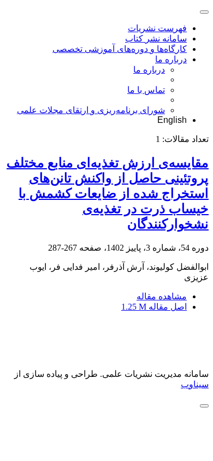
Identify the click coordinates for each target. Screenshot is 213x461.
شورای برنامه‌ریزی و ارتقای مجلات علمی (91, 110)
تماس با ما (146, 89)
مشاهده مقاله (162, 296)
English (172, 120)
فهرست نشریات (157, 28)
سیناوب (195, 384)
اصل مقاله (154, 306)
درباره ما (171, 59)
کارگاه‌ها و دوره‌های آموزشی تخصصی (119, 49)
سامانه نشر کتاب (156, 38)
